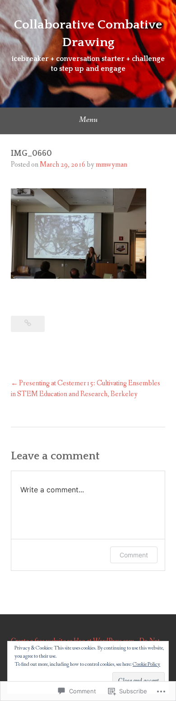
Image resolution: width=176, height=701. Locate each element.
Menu (88, 119)
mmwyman (111, 164)
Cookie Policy (146, 664)
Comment (134, 555)
